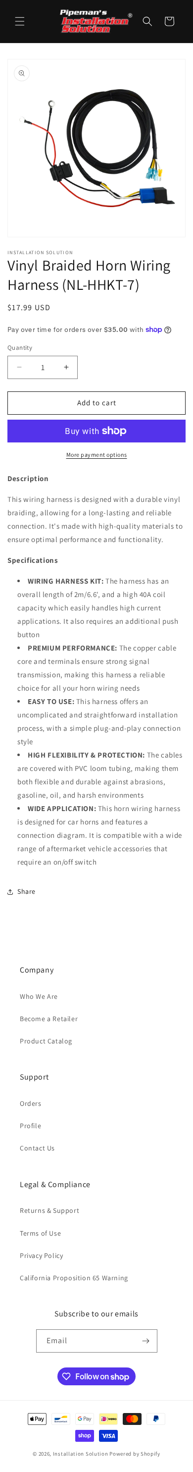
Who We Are (39, 996)
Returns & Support (49, 1210)
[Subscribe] (146, 1341)
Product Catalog (46, 1040)
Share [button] (26, 891)
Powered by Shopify (134, 1453)
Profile (30, 1125)
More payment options (96, 454)
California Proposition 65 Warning (74, 1277)
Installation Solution (80, 1453)
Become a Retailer (49, 1018)
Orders (31, 1103)
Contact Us (37, 1148)
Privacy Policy (41, 1255)
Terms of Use (40, 1233)
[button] (20, 21)
